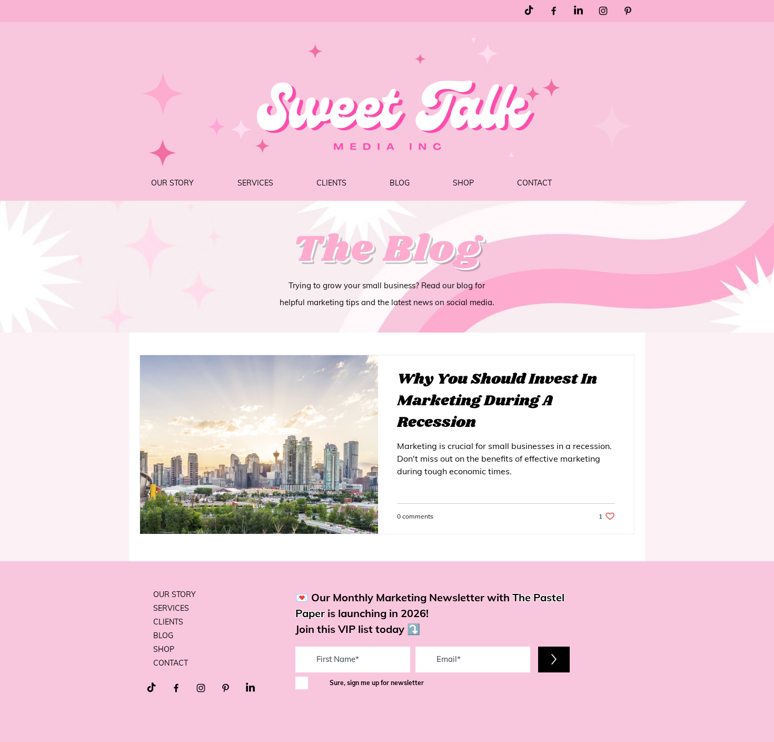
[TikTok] (528, 10)
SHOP (163, 649)
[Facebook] (553, 10)
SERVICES (171, 608)
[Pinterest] (627, 10)
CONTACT (170, 663)
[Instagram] (603, 10)
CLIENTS (168, 622)
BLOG (163, 635)
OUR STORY (174, 594)
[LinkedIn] (578, 10)
